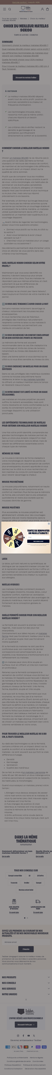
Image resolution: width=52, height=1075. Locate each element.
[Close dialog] (49, 524)
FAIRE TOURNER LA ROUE (38, 541)
